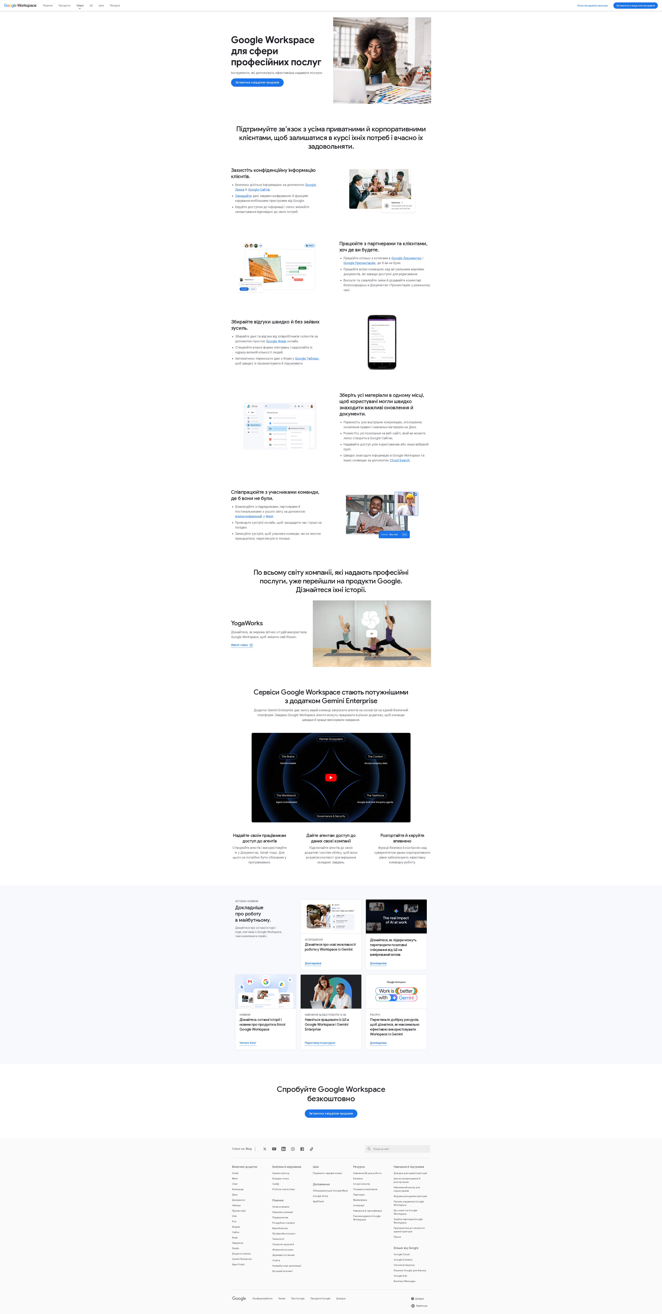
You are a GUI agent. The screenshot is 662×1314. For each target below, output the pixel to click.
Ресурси (115, 5)
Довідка (340, 1298)
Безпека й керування (286, 1167)
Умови (281, 1298)
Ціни (101, 5)
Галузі (80, 5)
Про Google (298, 1298)
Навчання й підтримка (409, 1167)
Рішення (47, 5)
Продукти (64, 5)
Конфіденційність (263, 1298)
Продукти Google (320, 1298)
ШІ (91, 5)
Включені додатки (244, 1167)
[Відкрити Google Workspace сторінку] (20, 5)
